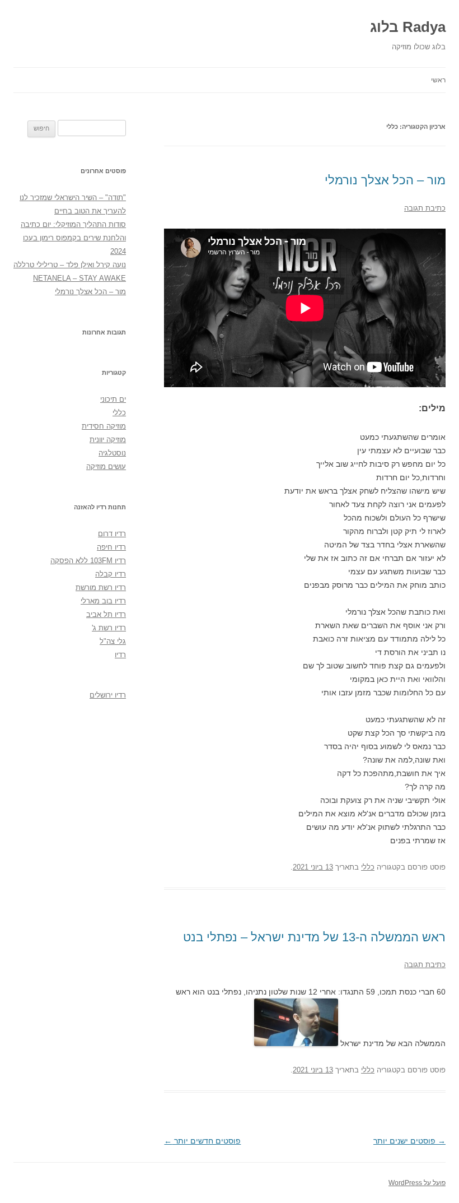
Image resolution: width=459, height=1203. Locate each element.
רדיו (120, 655)
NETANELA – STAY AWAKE (79, 278)
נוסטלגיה (112, 453)
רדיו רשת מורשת (101, 587)
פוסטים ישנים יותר (409, 1140)
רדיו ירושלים (108, 695)
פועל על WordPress (417, 1183)
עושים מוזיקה (106, 466)
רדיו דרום (112, 533)
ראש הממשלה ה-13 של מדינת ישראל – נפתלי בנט (314, 937)
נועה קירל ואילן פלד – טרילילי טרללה (69, 265)
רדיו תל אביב (106, 614)
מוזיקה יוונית (108, 439)
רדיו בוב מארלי (103, 601)
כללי (367, 867)
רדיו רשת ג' (109, 628)
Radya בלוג (408, 26)
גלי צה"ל (113, 641)
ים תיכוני (113, 399)
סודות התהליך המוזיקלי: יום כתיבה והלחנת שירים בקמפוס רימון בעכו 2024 (73, 238)
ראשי (438, 80)
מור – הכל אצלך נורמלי (385, 180)
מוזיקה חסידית (104, 426)
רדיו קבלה (110, 574)
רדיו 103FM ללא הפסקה (88, 560)
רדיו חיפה (111, 547)
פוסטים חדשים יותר (202, 1140)
